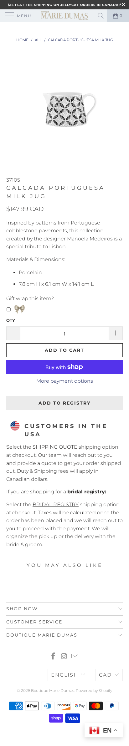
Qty (10, 320)
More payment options (64, 381)
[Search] (101, 15)
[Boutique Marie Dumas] (64, 15)
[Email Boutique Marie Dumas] (75, 657)
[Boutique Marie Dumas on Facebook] (53, 657)
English (64, 675)
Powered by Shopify (94, 690)
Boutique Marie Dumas (52, 690)
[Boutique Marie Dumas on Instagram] (64, 657)
